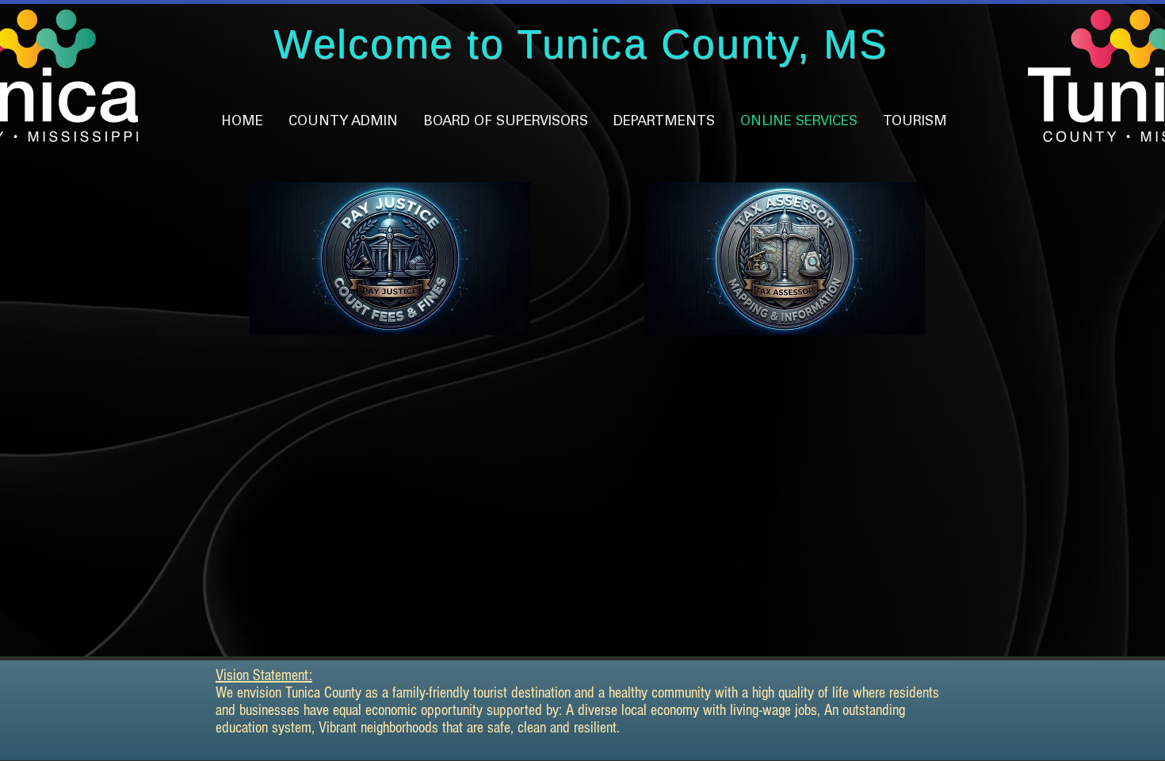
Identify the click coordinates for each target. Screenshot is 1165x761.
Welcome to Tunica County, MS (580, 44)
